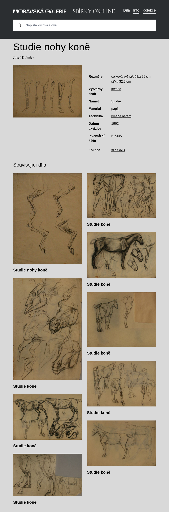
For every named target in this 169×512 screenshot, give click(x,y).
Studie (116, 101)
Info (136, 10)
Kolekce (149, 10)
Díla (126, 10)
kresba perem (121, 116)
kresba (116, 89)
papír (115, 108)
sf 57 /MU (118, 150)
